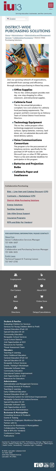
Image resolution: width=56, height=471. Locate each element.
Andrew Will (10, 246)
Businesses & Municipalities (16, 412)
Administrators (10, 381)
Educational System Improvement (18, 373)
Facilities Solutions (15, 209)
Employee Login (28, 445)
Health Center (7, 445)
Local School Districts (13, 339)
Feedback (39, 445)
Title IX (5, 443)
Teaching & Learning (12, 353)
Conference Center (12, 433)
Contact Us (6, 442)
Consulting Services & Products (17, 386)
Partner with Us (10, 423)
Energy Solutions (15, 205)
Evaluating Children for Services (17, 324)
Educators (8, 350)
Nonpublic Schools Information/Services (21, 399)
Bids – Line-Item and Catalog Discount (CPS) (27, 191)
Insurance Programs (16, 218)
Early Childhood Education (15, 355)
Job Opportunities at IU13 (15, 342)
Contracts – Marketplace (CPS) (21, 196)
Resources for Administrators (16, 410)
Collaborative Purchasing (16, 186)
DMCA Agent (48, 443)
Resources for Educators (14, 378)
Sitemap (38, 442)
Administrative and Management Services (21, 384)
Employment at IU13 (17, 442)
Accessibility (18, 445)
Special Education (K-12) (14, 332)
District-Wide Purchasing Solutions (23, 200)
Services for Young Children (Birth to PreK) (21, 327)
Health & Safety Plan (16, 443)
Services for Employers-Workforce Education (23, 420)
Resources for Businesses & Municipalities (21, 425)
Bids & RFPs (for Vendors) (14, 431)
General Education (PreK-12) (16, 329)
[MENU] (50, 5)
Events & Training (11, 418)
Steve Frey (9, 237)
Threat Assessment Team (14, 347)
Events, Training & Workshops (16, 366)
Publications (9, 436)
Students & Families (12, 321)
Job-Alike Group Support (18, 213)
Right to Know (47, 442)
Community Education (13, 334)
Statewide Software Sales (14, 368)
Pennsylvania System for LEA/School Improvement (25, 397)
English (12, 19)
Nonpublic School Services (15, 337)
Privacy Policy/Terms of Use (33, 443)
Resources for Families (13, 345)
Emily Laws (10, 256)
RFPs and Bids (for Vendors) (19, 222)
